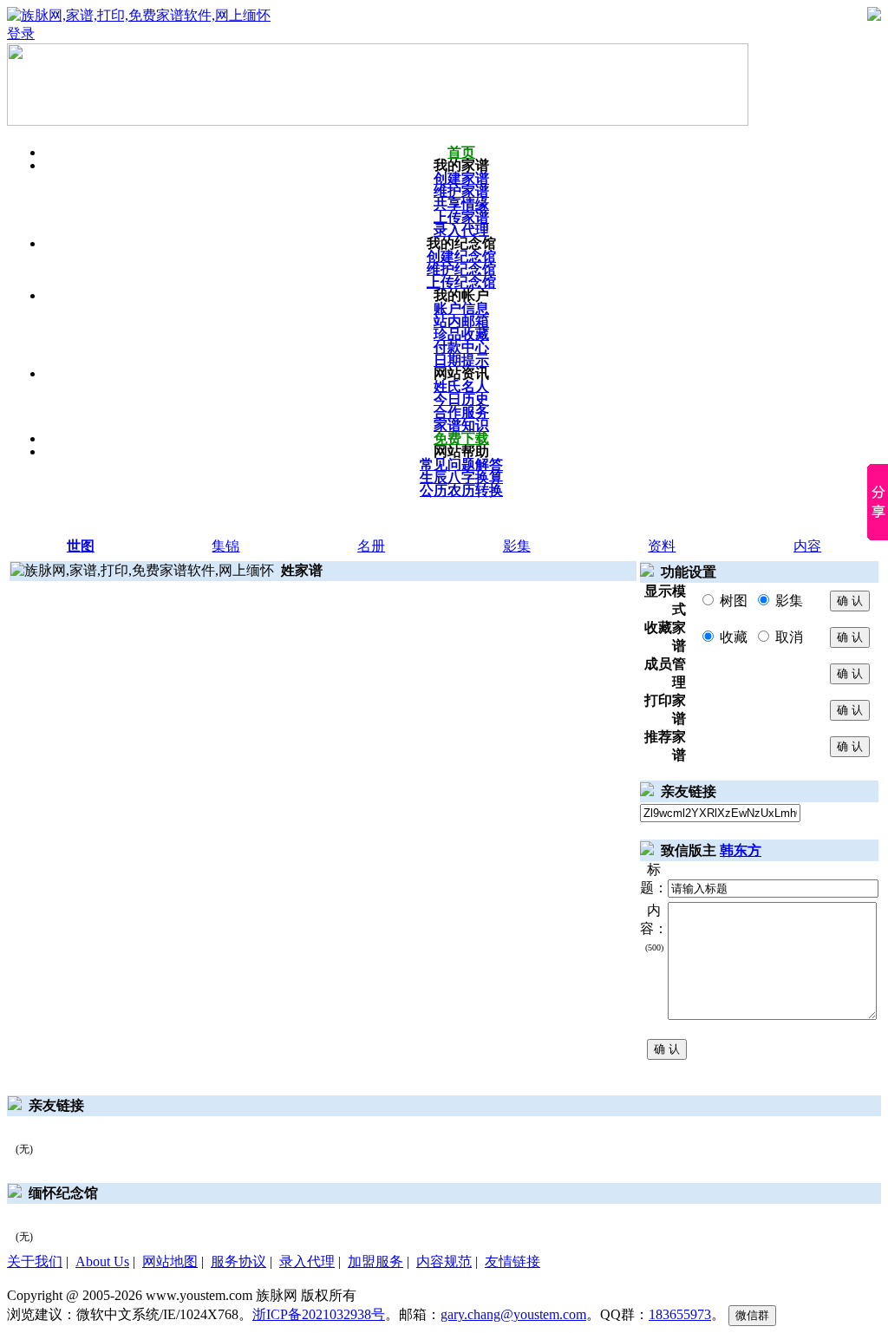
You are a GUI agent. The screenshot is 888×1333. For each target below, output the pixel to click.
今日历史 (461, 399)
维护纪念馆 (461, 269)
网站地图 (170, 1261)
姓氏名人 (461, 386)
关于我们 (34, 1261)
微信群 (752, 1315)
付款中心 (461, 347)
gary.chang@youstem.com (513, 1314)
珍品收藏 (461, 334)
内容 (807, 546)
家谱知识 (461, 425)
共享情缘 (461, 204)
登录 (21, 33)
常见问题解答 (461, 464)
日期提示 (461, 360)
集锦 (225, 546)
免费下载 (461, 438)
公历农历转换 (461, 490)
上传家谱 (461, 217)
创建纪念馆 (461, 256)
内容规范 (444, 1261)
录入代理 (461, 230)
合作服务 (461, 412)
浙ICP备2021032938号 (318, 1314)
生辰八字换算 (461, 477)
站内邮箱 (461, 321)
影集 (517, 546)
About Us (102, 1261)
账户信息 (461, 308)
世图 (81, 546)
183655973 (680, 1314)
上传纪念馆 (461, 282)
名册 (371, 546)
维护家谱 (461, 191)
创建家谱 (461, 178)
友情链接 (512, 1261)
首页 (461, 152)
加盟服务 (375, 1261)
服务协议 (238, 1261)
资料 (662, 546)
